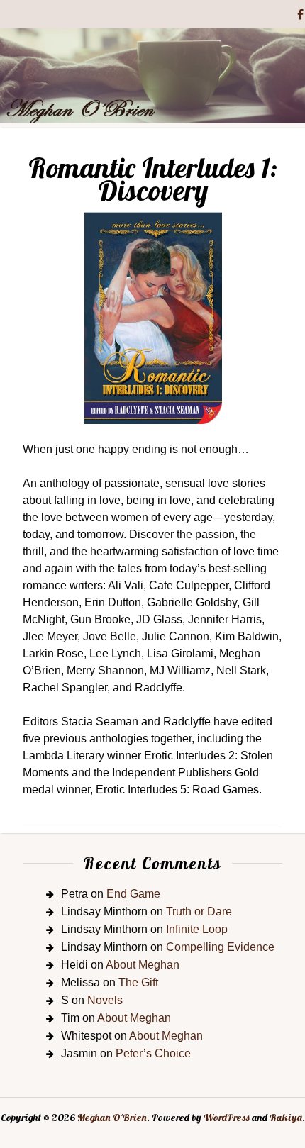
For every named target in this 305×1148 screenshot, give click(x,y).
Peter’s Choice (153, 1053)
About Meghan (142, 965)
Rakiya (286, 1117)
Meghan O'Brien (112, 1117)
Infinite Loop (197, 929)
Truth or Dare (199, 911)
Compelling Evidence (220, 947)
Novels (105, 1000)
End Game (133, 894)
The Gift (138, 982)
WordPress (227, 1117)
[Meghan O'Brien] (152, 119)
